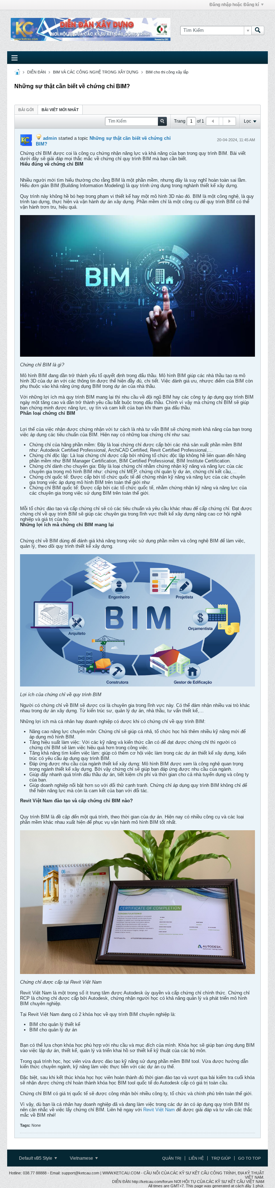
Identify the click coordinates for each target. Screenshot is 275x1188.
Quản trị (171, 1158)
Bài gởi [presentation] (26, 110)
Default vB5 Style (36, 1158)
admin (50, 138)
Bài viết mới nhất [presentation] (60, 110)
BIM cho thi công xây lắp (167, 72)
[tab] (26, 109)
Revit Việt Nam (159, 1109)
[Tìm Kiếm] (257, 30)
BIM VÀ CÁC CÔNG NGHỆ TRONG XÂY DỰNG (96, 72)
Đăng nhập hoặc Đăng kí (234, 4)
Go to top (249, 1158)
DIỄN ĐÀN (36, 72)
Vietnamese (82, 1158)
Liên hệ (196, 1158)
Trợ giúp (221, 1158)
